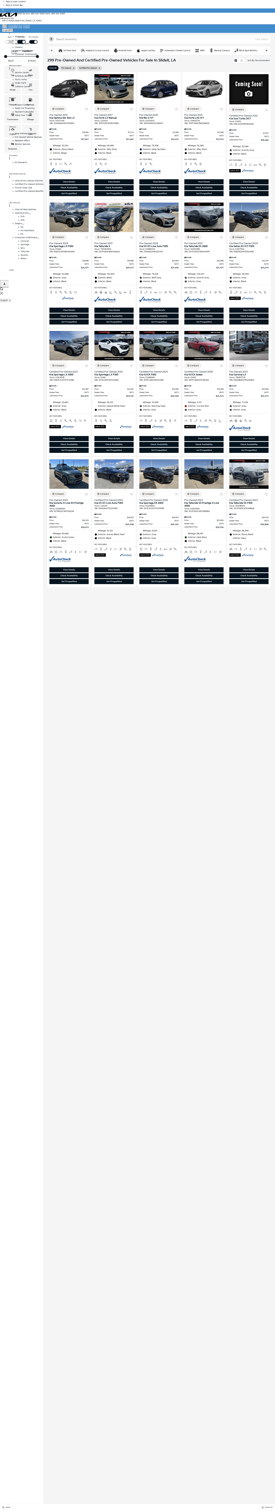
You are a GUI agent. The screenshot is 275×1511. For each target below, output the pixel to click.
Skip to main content (16, 1)
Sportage (25, 244)
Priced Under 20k (23, 188)
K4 (22, 227)
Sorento (24, 255)
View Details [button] (69, 438)
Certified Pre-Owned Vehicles (29, 184)
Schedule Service (23, 76)
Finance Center (22, 105)
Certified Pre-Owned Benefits (29, 191)
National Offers (22, 140)
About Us (19, 36)
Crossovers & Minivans (26, 237)
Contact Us (20, 40)
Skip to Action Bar (14, 5)
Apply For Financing (25, 108)
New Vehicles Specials (25, 133)
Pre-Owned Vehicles (17, 174)
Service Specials (22, 144)
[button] (5, 293)
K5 (22, 234)
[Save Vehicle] (86, 366)
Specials (12, 127)
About (11, 30)
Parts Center (21, 79)
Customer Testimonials (26, 54)
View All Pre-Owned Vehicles (29, 181)
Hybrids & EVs (22, 213)
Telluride (25, 251)
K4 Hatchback (27, 230)
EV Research (21, 162)
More (4, 26)
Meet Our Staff (22, 43)
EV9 (22, 216)
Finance (12, 98)
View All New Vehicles (25, 209)
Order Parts (20, 83)
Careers (18, 47)
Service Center (22, 72)
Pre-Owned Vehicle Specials (28, 137)
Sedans (18, 223)
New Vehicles (14, 203)
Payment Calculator (24, 112)
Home (11, 270)
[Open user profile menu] (4, 283)
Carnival (25, 241)
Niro (23, 248)
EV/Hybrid (13, 156)
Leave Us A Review (24, 50)
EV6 (22, 220)
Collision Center (22, 86)
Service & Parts (15, 66)
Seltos (23, 258)
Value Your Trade (23, 115)
